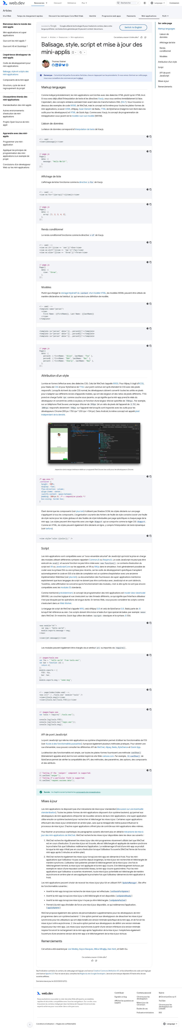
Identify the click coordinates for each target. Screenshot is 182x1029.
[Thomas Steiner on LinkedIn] (56, 66)
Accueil (44, 37)
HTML (73, 112)
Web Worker (65, 603)
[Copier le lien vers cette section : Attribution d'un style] (71, 375)
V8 (51, 567)
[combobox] (128, 3)
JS (140, 609)
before (49, 528)
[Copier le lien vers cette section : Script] (51, 548)
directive (86, 182)
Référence (72, 3)
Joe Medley (73, 949)
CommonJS (94, 560)
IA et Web (7, 16)
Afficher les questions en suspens (124, 1002)
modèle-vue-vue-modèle (83, 116)
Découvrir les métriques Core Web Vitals (66, 16)
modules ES (66, 587)
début (80, 78)
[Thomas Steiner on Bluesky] (63, 66)
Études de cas (142, 1008)
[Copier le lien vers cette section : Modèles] (53, 287)
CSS (56, 387)
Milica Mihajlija (100, 949)
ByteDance (123, 747)
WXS (82, 609)
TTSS (81, 387)
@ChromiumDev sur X (167, 997)
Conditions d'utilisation (45, 1024)
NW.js (96, 567)
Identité (92, 16)
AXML (68, 109)
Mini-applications (149, 16)
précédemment (66, 593)
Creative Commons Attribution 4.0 (106, 971)
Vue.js (101, 98)
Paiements (131, 16)
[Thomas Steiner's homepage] (67, 66)
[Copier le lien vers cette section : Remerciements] (64, 941)
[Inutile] (145, 37)
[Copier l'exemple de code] (150, 136)
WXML (73, 105)
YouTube (162, 1001)
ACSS (141, 383)
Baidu (114, 747)
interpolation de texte (85, 129)
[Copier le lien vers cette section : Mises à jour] (59, 801)
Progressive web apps (111, 16)
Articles (7, 10)
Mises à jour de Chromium (142, 1004)
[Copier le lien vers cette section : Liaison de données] (65, 123)
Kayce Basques (86, 949)
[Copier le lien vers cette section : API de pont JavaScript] (69, 734)
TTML (103, 109)
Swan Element (85, 109)
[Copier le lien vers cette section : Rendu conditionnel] (65, 229)
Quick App (135, 747)
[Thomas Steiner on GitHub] (53, 66)
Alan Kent (111, 949)
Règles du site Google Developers (92, 974)
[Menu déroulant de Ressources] (47, 2)
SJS (98, 609)
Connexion (174, 3)
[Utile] (141, 37)
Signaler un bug (121, 997)
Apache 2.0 (49, 974)
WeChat (101, 747)
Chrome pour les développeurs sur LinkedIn (165, 1007)
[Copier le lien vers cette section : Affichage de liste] (63, 176)
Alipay (108, 747)
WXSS (115, 383)
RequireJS (107, 560)
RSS (160, 1012)
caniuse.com (108, 756)
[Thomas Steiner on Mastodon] (60, 66)
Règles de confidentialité (66, 1024)
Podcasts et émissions (145, 1012)
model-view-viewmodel (134, 593)
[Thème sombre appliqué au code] (147, 136)
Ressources (39, 3)
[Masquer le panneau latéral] (29, 1024)
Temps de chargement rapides (30, 16)
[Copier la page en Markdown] (80, 52)
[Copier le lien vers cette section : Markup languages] (68, 87)
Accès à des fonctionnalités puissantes (63, 744)
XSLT (123, 102)
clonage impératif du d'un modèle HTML (83, 293)
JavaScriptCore (63, 567)
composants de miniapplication (88, 792)
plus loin (80, 511)
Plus (83, 3)
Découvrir (58, 3)
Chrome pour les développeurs (143, 998)
